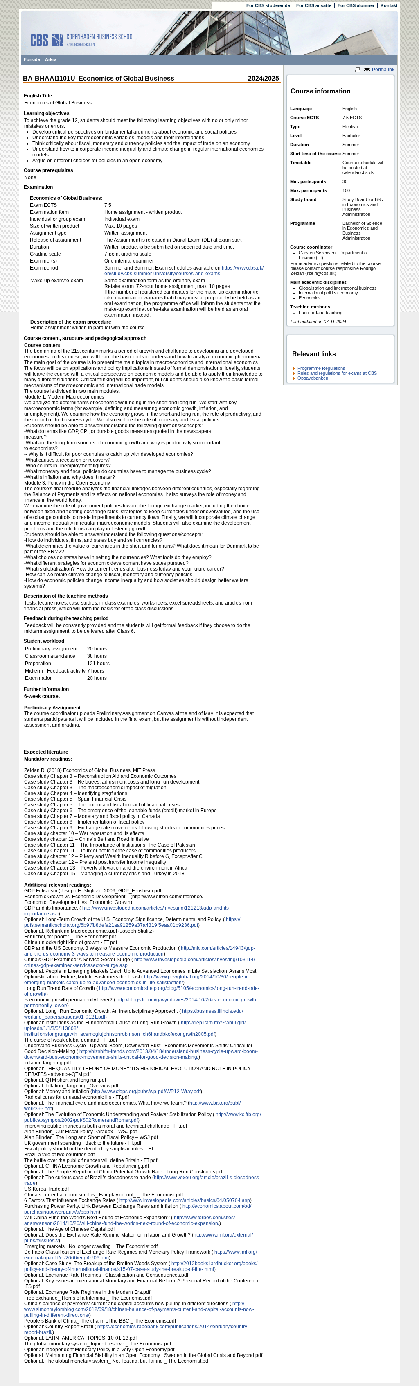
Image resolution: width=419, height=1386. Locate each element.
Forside (32, 59)
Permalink (382, 69)
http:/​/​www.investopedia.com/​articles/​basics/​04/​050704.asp (184, 1200)
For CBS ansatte (313, 5)
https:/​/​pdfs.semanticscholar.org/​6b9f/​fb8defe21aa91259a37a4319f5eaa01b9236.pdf (132, 922)
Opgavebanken (312, 378)
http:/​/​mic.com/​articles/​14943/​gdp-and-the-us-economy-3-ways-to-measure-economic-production (139, 951)
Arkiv (50, 59)
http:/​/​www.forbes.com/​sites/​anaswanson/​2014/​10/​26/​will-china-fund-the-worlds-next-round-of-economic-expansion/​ (129, 1220)
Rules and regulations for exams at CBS (337, 373)
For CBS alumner (356, 5)
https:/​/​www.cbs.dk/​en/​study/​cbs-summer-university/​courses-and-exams (184, 270)
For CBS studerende (268, 5)
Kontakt (389, 5)
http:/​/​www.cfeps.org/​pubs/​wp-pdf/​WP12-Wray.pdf (146, 1091)
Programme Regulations (321, 368)
